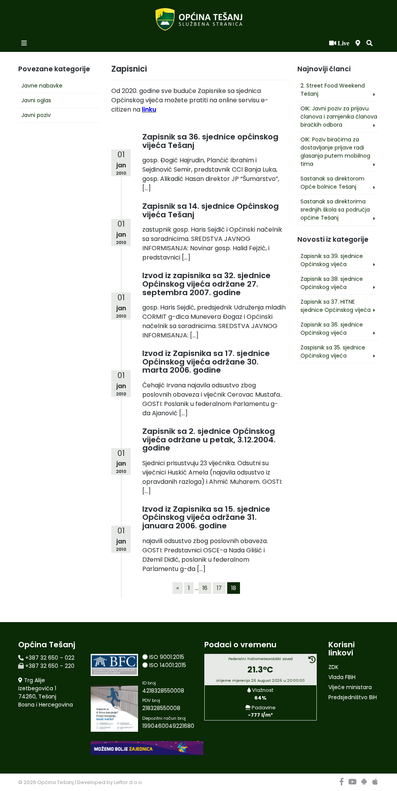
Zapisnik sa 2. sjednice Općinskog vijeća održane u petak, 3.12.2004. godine (209, 439)
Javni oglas (36, 100)
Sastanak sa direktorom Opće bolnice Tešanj (332, 183)
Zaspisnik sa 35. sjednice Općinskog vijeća (332, 351)
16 (204, 588)
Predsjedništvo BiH (352, 697)
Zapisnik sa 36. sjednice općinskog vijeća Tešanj (210, 141)
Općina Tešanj (55, 782)
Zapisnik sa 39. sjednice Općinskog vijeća (331, 260)
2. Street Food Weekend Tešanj (332, 90)
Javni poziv (36, 115)
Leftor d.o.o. (128, 782)
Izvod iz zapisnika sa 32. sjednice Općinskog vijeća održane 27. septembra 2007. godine (206, 283)
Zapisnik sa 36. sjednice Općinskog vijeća (331, 329)
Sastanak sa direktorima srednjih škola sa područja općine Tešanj (335, 210)
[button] (369, 43)
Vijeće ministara (350, 687)
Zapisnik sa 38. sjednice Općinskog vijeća (331, 283)
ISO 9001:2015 (166, 657)
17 (219, 588)
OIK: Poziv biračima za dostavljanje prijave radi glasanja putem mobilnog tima (335, 152)
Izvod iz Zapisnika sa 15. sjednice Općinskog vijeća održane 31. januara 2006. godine (206, 517)
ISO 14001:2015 (167, 665)
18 (233, 588)
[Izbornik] (24, 43)
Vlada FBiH (342, 677)
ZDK (333, 667)
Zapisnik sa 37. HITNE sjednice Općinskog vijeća (335, 306)
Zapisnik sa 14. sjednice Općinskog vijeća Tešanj (210, 210)
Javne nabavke (41, 85)
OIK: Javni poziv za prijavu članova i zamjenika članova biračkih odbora (338, 117)
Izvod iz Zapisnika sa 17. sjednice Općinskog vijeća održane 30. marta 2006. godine (206, 361)
